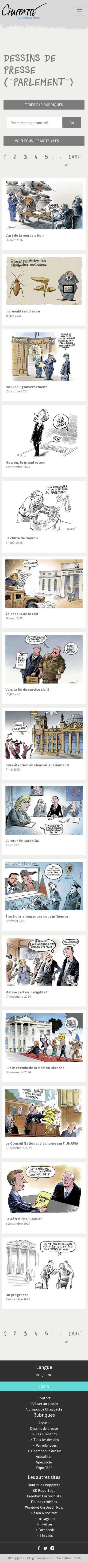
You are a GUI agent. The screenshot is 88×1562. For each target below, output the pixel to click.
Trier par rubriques (44, 104)
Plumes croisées (44, 1501)
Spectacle (44, 1462)
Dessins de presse (44, 1428)
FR (37, 1375)
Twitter (46, 1524)
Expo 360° (44, 1467)
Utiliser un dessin (44, 1403)
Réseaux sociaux (44, 1513)
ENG (49, 1375)
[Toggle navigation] (79, 11)
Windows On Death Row (44, 1507)
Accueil (44, 1422)
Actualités (44, 1456)
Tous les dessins (46, 1439)
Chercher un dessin (46, 1450)
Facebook (46, 1529)
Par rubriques (46, 1445)
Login (44, 1386)
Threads (46, 1535)
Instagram (46, 1518)
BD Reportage (44, 1490)
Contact (44, 1398)
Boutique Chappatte (44, 1484)
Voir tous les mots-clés (37, 140)
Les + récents (46, 1434)
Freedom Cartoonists (44, 1496)
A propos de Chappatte (44, 1409)
